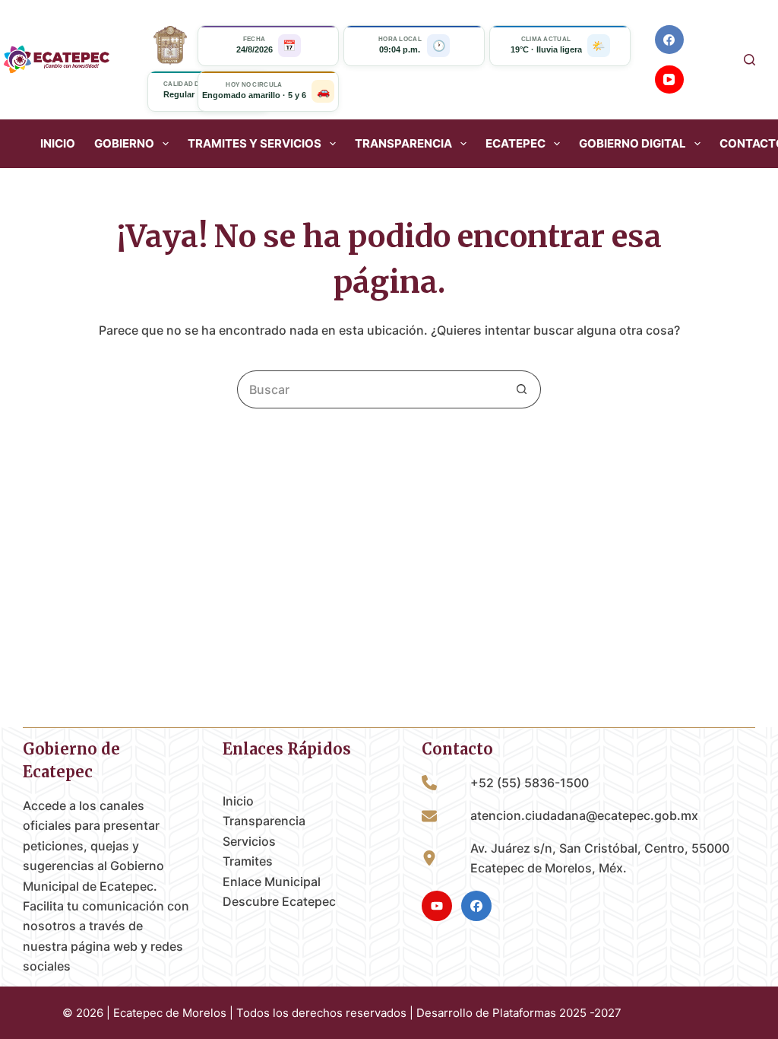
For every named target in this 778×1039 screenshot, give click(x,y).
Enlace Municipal (272, 881)
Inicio (57, 144)
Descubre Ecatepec (279, 901)
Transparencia (264, 820)
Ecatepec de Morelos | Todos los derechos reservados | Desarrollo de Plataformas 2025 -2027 (367, 1013)
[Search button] (522, 389)
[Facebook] (669, 39)
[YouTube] (669, 79)
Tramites (248, 861)
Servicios (249, 841)
